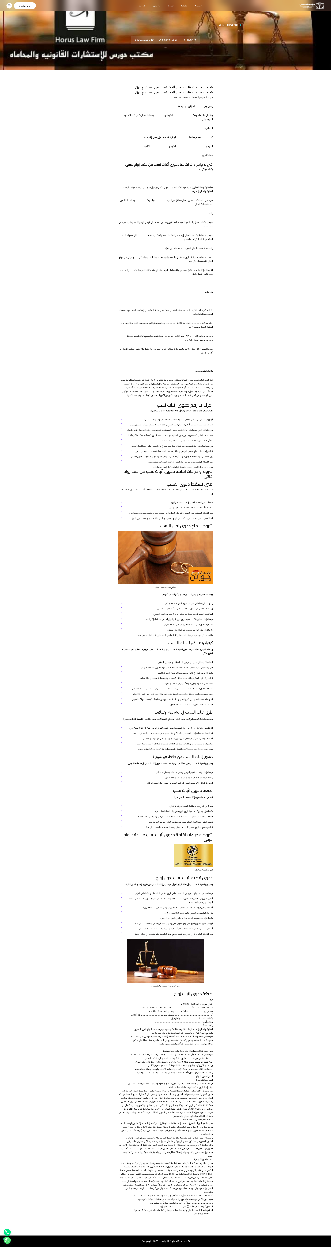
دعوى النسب (178, 484)
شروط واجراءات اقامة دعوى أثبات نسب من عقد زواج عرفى (174, 87)
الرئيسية (198, 5)
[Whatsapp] (7, 1240)
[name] (25, 5)
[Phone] (7, 1232)
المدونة (171, 5)
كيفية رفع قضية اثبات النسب (190, 642)
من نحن (156, 5)
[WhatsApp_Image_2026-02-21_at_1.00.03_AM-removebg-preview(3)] (311, 5)
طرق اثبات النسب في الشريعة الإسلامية (183, 712)
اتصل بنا (142, 5)
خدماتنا (184, 5)
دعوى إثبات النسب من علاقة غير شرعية (182, 756)
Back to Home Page (228, 24)
